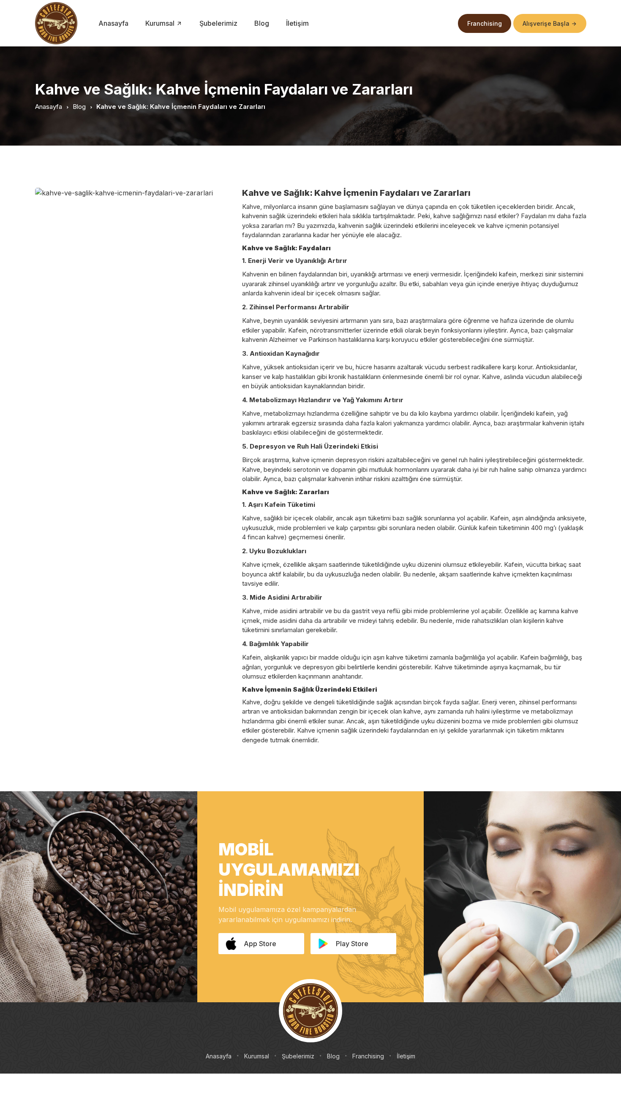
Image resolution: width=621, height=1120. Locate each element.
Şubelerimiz (218, 23)
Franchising (484, 23)
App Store (260, 943)
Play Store (352, 943)
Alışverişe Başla (547, 23)
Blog (261, 23)
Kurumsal (256, 1056)
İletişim (297, 23)
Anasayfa (113, 23)
